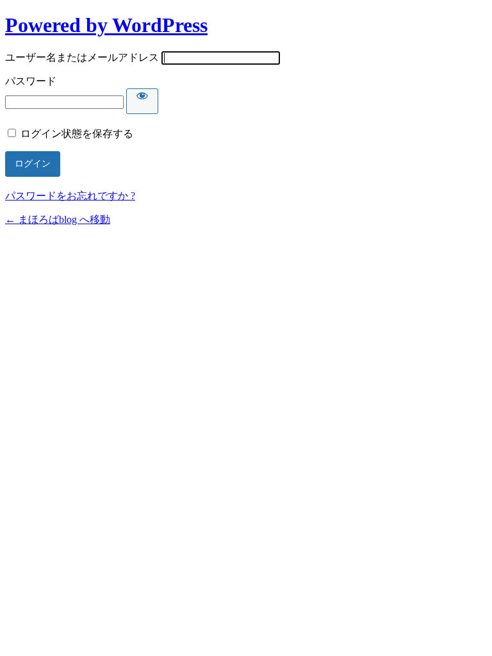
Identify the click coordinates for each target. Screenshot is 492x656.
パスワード (30, 81)
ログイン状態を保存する (76, 133)
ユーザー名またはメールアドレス (82, 57)
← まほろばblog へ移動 (57, 219)
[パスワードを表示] (142, 101)
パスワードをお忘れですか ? (70, 195)
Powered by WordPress (106, 25)
